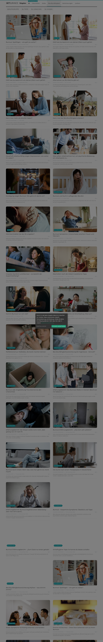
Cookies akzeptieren (58, 326)
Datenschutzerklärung (47, 323)
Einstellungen (41, 326)
